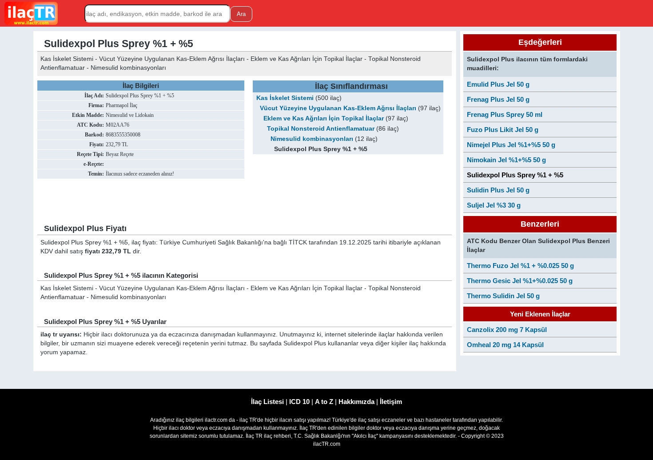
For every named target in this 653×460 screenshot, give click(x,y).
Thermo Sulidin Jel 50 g (503, 296)
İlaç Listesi (267, 401)
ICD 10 (299, 401)
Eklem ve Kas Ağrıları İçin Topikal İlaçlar (323, 118)
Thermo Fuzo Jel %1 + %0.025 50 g (520, 265)
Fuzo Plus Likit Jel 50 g (502, 129)
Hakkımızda (356, 401)
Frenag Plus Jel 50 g (498, 99)
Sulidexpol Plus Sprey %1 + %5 (515, 175)
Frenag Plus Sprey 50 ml (504, 114)
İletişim (391, 401)
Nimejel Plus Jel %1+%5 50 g (511, 144)
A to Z (324, 401)
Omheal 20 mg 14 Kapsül (505, 344)
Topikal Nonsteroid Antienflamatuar (320, 128)
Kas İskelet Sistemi (285, 98)
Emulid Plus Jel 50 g (498, 84)
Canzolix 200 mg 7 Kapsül (507, 329)
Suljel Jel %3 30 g (494, 205)
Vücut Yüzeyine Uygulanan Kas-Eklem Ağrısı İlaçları (338, 108)
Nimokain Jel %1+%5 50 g (506, 160)
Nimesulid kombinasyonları (312, 139)
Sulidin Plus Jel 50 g (498, 190)
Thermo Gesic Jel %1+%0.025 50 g (520, 280)
